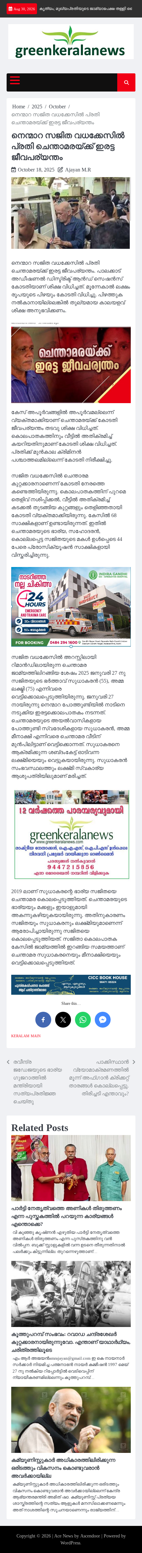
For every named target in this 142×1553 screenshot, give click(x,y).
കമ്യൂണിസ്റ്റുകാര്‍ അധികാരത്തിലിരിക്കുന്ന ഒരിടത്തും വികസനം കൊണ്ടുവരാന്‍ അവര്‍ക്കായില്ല (63, 1468)
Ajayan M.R (78, 169)
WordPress (70, 1542)
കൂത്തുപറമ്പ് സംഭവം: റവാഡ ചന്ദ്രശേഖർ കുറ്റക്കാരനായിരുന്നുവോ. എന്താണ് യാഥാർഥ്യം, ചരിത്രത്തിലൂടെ (70, 1342)
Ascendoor (90, 1536)
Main (36, 1036)
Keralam (20, 1036)
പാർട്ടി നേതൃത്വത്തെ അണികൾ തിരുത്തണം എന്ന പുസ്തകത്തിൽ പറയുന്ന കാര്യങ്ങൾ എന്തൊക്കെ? (66, 1216)
